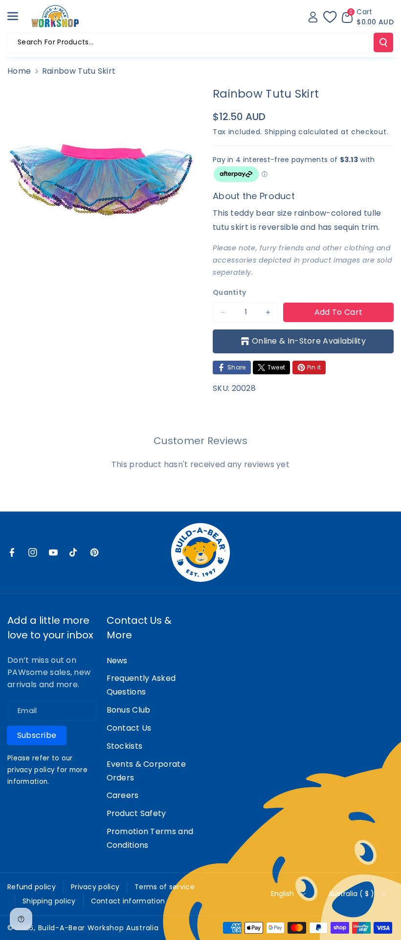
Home (19, 71)
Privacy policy (95, 887)
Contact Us (129, 728)
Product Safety (136, 813)
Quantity (229, 292)
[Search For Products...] (383, 42)
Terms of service (164, 887)
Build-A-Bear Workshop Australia (98, 928)
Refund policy (31, 887)
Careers (123, 795)
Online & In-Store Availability (309, 341)
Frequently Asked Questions (141, 685)
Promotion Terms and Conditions (150, 838)
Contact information (128, 901)
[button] (18, 16)
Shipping (280, 132)
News (117, 660)
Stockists (125, 746)
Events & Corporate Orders (146, 770)
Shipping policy (49, 901)
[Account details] (313, 17)
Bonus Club (129, 709)
